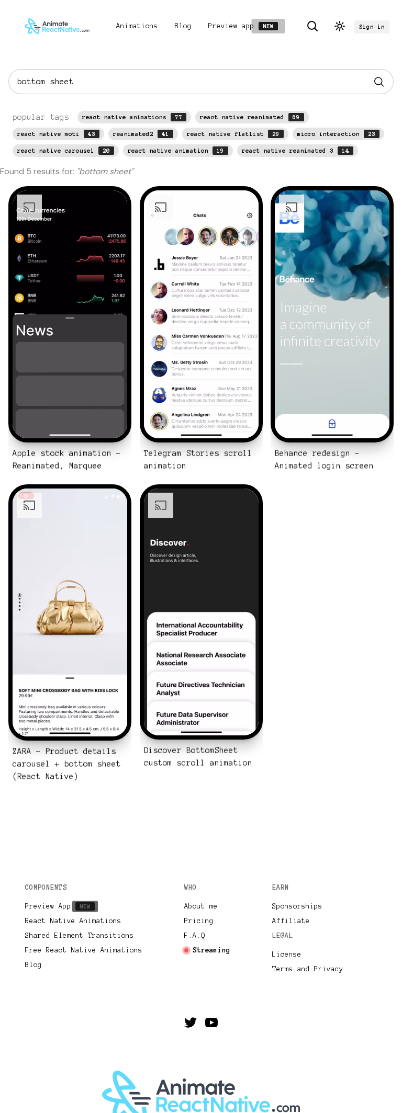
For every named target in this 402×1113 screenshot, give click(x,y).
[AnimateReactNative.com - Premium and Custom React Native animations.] (57, 26)
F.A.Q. (196, 935)
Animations (137, 26)
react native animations (132, 117)
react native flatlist (233, 134)
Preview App (60, 906)
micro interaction (336, 134)
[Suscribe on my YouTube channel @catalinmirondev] (211, 1022)
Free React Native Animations (83, 950)
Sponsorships (297, 906)
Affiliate (291, 921)
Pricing (199, 921)
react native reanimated (250, 117)
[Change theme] (339, 26)
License (287, 954)
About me (201, 906)
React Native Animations (73, 921)
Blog (183, 26)
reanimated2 (141, 134)
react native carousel (63, 150)
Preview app (242, 26)
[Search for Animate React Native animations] (312, 26)
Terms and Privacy (307, 969)
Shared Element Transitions (79, 935)
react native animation (176, 150)
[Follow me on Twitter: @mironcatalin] (190, 1022)
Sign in (372, 27)
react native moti (56, 134)
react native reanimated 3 (295, 150)
